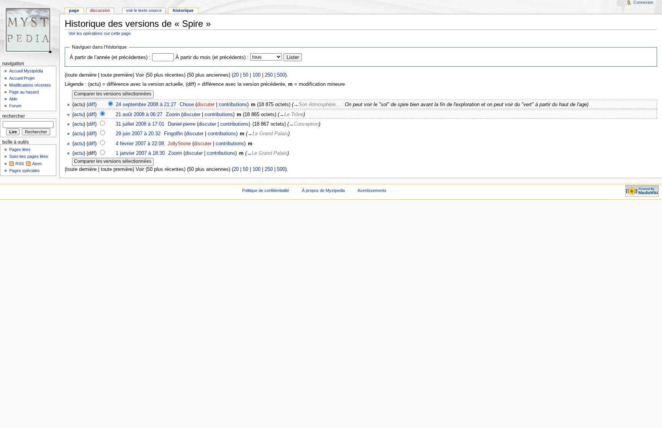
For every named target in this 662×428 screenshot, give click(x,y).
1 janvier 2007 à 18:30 (140, 153)
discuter (206, 104)
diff (91, 104)
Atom (37, 163)
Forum (15, 105)
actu (79, 114)
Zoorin (173, 114)
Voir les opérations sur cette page (100, 33)
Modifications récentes (30, 85)
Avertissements (372, 190)
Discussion (100, 10)
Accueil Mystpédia (26, 71)
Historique (183, 10)
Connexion (643, 2)
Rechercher (13, 116)
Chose (187, 104)
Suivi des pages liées (28, 156)
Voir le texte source (144, 10)
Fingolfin (173, 133)
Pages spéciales (24, 170)
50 (245, 75)
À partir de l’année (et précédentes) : (110, 57)
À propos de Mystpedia (323, 190)
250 (269, 75)
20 (236, 75)
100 (256, 75)
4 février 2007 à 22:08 (140, 143)
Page (74, 10)
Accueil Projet (21, 78)
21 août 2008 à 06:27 (139, 114)
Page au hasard (24, 92)
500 (281, 75)
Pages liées (20, 149)
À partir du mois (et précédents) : (212, 57)
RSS (19, 163)
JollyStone (179, 143)
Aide (13, 99)
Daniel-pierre (181, 124)
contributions (233, 104)
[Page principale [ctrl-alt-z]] (29, 29)
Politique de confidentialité (265, 190)
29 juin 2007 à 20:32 (138, 133)
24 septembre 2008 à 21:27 (146, 104)
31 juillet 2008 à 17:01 (140, 124)
